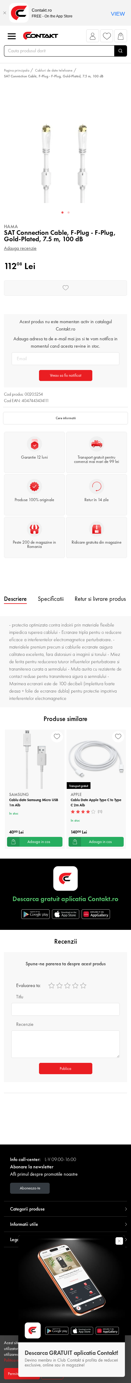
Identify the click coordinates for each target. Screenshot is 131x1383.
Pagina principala (16, 70)
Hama (11, 226)
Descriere (15, 599)
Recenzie (25, 1024)
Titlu (19, 996)
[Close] (4, 13)
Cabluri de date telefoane (54, 70)
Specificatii (51, 599)
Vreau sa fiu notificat (65, 375)
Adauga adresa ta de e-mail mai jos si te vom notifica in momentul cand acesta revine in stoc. (65, 342)
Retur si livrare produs (100, 599)
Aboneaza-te (30, 1188)
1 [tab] (62, 213)
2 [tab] (69, 213)
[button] (93, 37)
